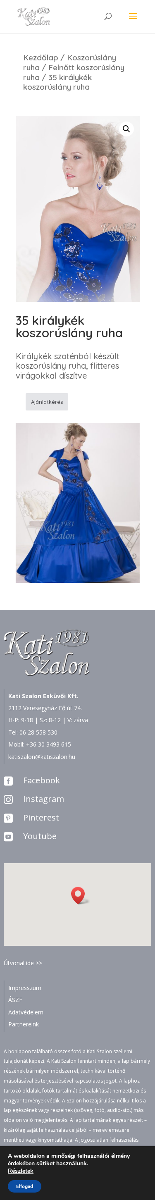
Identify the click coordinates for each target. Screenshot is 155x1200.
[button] (80, 895)
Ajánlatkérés (47, 401)
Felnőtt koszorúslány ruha (73, 72)
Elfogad (24, 1186)
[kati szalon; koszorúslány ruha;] (78, 580)
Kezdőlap (40, 57)
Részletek (20, 1171)
